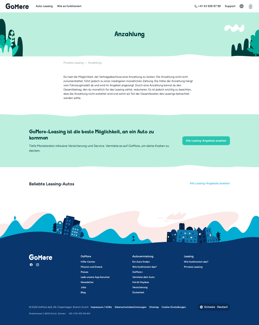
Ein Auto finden (141, 261)
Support (230, 6)
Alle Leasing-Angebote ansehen (206, 140)
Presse (84, 272)
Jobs (83, 287)
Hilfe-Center (88, 261)
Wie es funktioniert (69, 6)
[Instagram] (37, 265)
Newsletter (87, 282)
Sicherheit (138, 292)
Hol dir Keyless (140, 282)
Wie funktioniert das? (144, 266)
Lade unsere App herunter (95, 277)
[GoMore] (17, 6)
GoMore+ (137, 272)
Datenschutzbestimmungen (130, 307)
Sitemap (154, 307)
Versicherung (139, 287)
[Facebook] (31, 265)
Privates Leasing (73, 62)
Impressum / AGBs (101, 307)
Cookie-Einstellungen (174, 307)
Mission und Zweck (91, 266)
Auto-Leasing (44, 6)
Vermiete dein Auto (143, 277)
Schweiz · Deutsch (216, 307)
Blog (83, 292)
